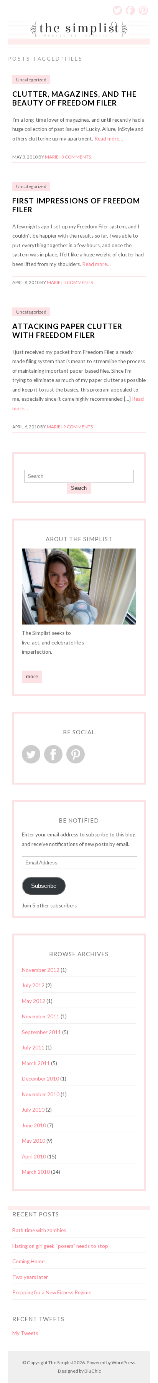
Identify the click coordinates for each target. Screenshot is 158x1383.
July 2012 (33, 985)
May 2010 (33, 1141)
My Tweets (25, 1333)
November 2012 (40, 970)
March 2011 (36, 1063)
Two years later (30, 1277)
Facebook (130, 10)
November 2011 (40, 1016)
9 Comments (78, 426)
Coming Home (28, 1261)
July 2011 (33, 1047)
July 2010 (33, 1110)
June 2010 (34, 1125)
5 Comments (78, 282)
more (32, 676)
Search (79, 488)
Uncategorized (31, 79)
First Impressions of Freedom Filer (76, 205)
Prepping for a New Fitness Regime (51, 1292)
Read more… (108, 138)
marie (52, 156)
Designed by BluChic (79, 1371)
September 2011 (41, 1032)
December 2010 (40, 1079)
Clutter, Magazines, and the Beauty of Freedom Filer (74, 98)
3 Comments (76, 156)
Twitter (117, 10)
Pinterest (143, 10)
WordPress (123, 1362)
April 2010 (34, 1156)
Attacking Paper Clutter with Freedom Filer (67, 330)
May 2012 (33, 1001)
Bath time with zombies (39, 1230)
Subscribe (43, 885)
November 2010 (40, 1094)
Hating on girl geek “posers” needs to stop (60, 1246)
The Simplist (60, 1362)
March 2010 (36, 1172)
